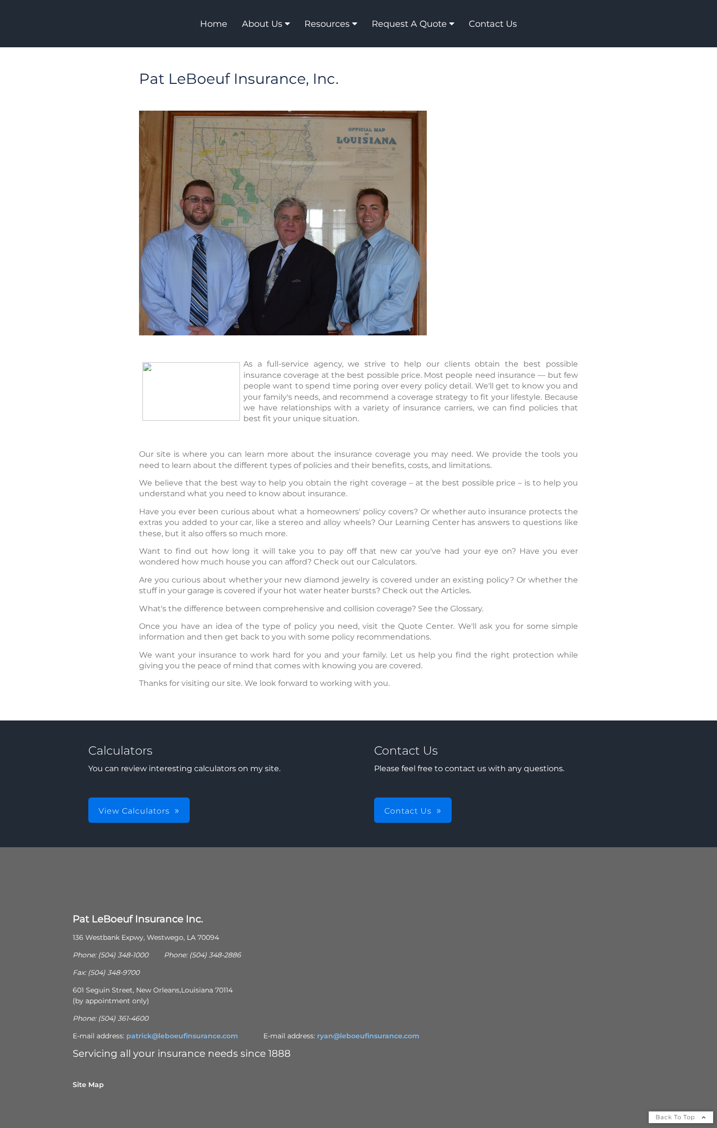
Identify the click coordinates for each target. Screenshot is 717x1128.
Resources (327, 24)
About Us (262, 24)
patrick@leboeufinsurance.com (182, 1035)
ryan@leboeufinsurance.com (368, 1035)
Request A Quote (409, 24)
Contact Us (493, 24)
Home (213, 24)
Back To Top (676, 1117)
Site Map (88, 1084)
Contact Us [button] (408, 811)
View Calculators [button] (134, 811)
